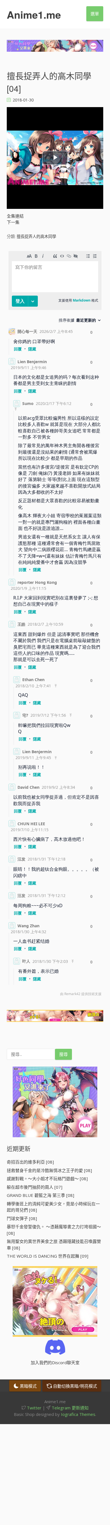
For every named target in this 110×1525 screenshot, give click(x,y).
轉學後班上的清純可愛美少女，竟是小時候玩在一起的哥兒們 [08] (53, 1207)
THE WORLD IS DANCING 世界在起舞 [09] (47, 1256)
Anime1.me (34, 14)
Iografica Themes (78, 1414)
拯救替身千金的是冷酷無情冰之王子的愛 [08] (49, 1170)
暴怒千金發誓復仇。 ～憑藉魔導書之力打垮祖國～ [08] (54, 1230)
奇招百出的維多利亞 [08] (30, 1162)
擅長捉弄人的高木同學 (36, 236)
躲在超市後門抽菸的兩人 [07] (34, 1187)
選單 (95, 13)
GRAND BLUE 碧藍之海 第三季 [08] (40, 1195)
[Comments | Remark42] (55, 625)
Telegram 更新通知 (69, 1408)
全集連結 (15, 216)
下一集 (13, 222)
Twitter (33, 1408)
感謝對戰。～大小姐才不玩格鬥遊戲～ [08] (47, 1178)
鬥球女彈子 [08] (22, 1218)
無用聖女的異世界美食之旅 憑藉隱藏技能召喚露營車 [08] (54, 1244)
